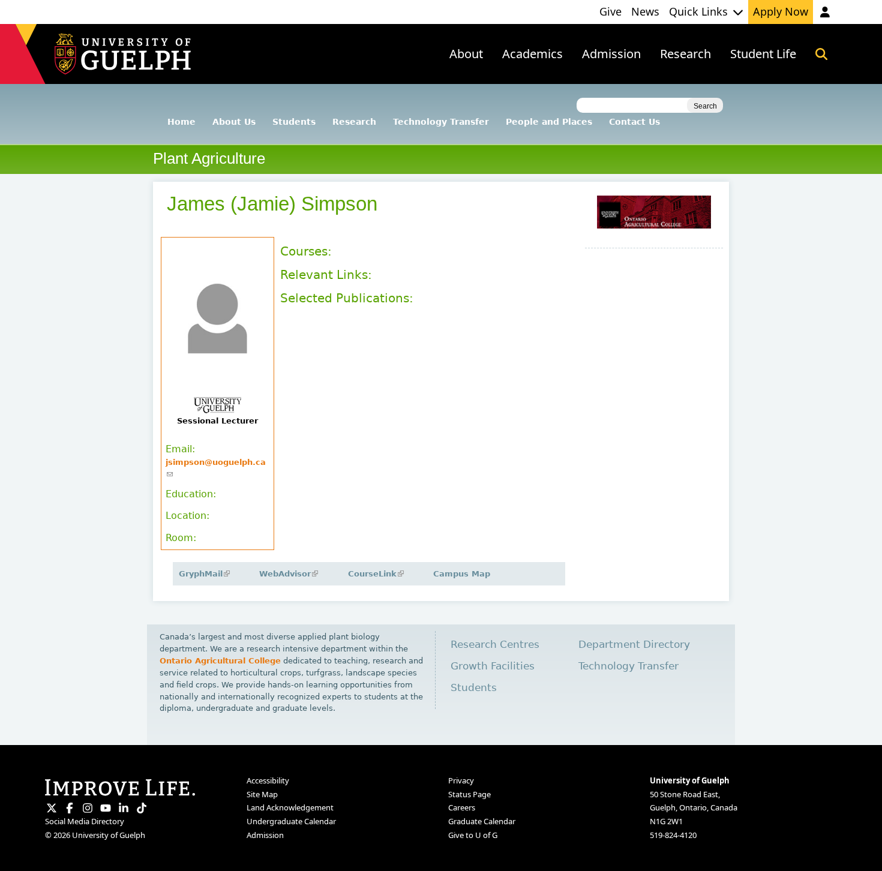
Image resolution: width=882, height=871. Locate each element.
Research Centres (495, 644)
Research (354, 122)
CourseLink (375, 573)
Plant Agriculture (209, 158)
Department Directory (634, 644)
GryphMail (203, 573)
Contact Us (634, 122)
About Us (234, 122)
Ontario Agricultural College (220, 660)
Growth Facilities (493, 666)
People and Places (549, 122)
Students (294, 122)
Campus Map (461, 573)
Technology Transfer (441, 122)
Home (181, 122)
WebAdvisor (287, 573)
